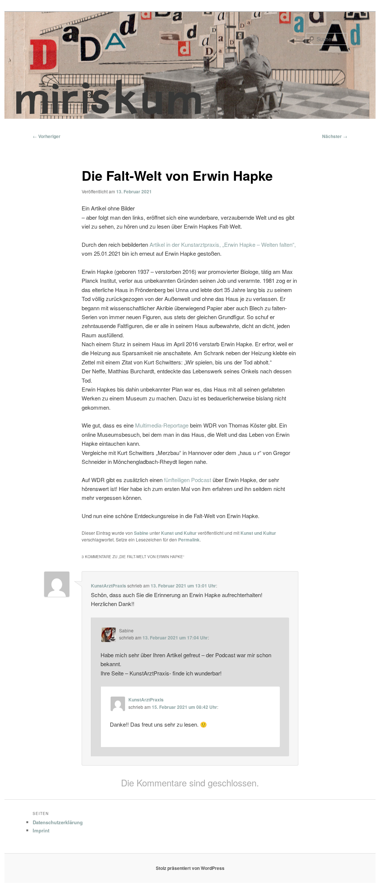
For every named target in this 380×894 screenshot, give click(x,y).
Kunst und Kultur (179, 533)
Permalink (189, 539)
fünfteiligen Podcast (187, 480)
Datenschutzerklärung (58, 822)
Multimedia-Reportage (162, 425)
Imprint (41, 830)
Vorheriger (46, 136)
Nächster (334, 136)
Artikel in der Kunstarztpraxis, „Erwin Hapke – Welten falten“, (223, 244)
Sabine (141, 533)
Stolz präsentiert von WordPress (190, 868)
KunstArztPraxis (108, 585)
